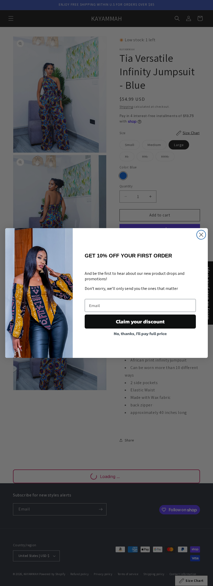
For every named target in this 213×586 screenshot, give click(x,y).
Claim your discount (140, 321)
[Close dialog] (201, 234)
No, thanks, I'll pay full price (140, 333)
